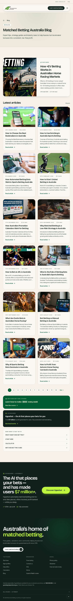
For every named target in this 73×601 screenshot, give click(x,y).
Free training (29, 560)
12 (56, 390)
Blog (4, 573)
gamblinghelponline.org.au (10, 585)
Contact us (29, 563)
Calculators (6, 570)
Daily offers (6, 567)
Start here (6, 560)
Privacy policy (53, 560)
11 (51, 390)
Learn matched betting (56, 8)
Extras (28, 570)
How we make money (56, 567)
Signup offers (6, 563)
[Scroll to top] (69, 597)
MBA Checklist (60, 1)
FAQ (69, 1)
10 (47, 390)
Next (61, 390)
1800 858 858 (49, 583)
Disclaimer (52, 563)
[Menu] (67, 8)
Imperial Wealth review (32, 573)
